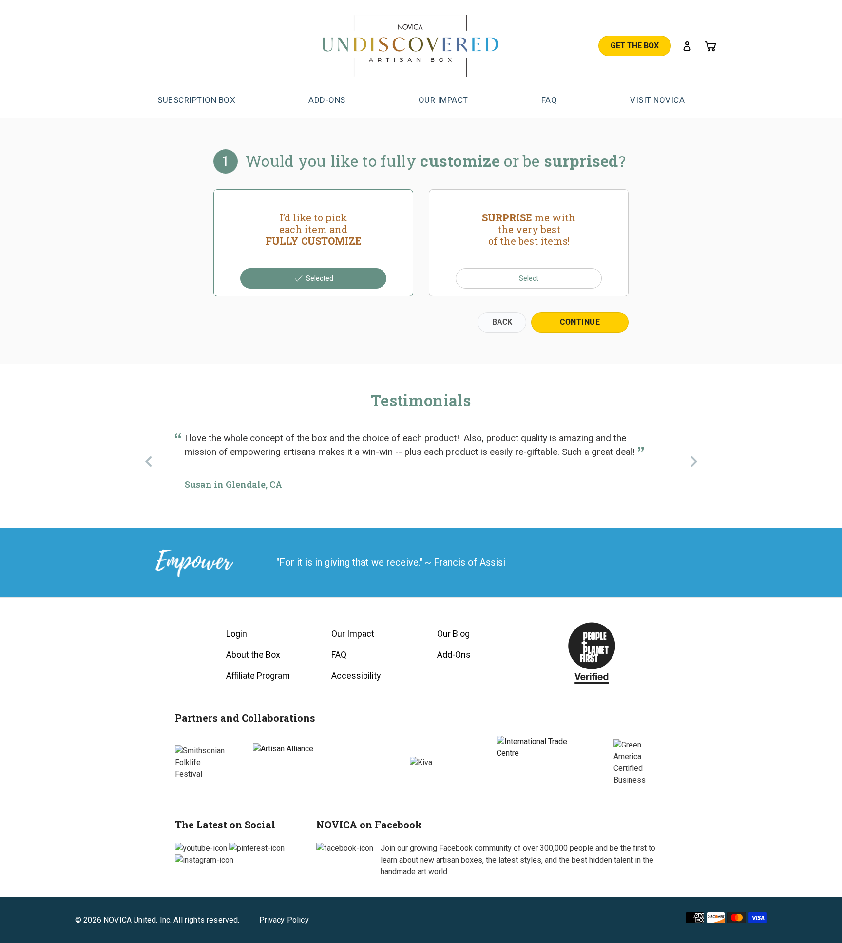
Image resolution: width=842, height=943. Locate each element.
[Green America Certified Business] (640, 762)
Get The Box (635, 45)
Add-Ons (454, 654)
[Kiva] (421, 762)
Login (236, 634)
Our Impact (352, 634)
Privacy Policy (284, 920)
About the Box (253, 654)
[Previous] (148, 461)
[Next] (694, 461)
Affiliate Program (258, 675)
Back (502, 322)
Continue (580, 322)
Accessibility (356, 675)
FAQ (338, 654)
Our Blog (453, 634)
